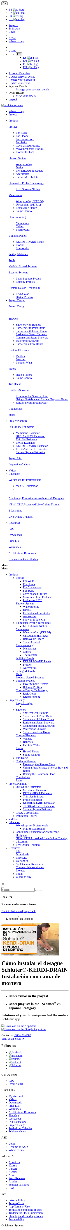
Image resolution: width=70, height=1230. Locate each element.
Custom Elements (19, 350)
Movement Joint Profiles (29, 148)
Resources (14, 847)
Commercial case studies (30, 867)
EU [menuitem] (11, 19)
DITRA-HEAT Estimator (30, 436)
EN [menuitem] (11, 12)
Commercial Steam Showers (32, 337)
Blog (11, 1187)
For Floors (22, 135)
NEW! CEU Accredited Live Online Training (34, 504)
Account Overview (19, 73)
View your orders (26, 95)
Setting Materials (18, 254)
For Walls (21, 132)
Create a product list (27, 812)
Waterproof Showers (27, 340)
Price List (14, 540)
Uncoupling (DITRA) (28, 204)
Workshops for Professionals (25, 479)
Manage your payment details (32, 89)
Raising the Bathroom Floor (31, 402)
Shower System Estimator (30, 452)
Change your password (22, 79)
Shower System (17, 158)
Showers (13, 318)
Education (14, 822)
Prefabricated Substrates (29, 170)
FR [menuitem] (11, 16)
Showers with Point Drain (30, 327)
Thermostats (23, 229)
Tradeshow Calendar (20, 1128)
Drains (19, 167)
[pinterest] (15, 1062)
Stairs (12, 414)
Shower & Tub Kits (27, 177)
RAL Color (22, 293)
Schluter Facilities (19, 1184)
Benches (20, 359)
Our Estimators (17, 1121)
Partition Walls (24, 362)
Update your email (19, 83)
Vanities (20, 356)
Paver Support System (28, 278)
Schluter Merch (17, 1131)
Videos (13, 470)
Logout (13, 99)
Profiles (13, 126)
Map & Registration (27, 485)
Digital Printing (24, 297)
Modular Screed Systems (23, 266)
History (13, 1165)
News (12, 1175)
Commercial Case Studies (23, 559)
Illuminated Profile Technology (26, 183)
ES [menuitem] (11, 9)
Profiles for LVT (25, 152)
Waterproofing (24, 164)
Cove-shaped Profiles (28, 145)
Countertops (15, 408)
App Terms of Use (19, 1206)
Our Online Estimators (21, 426)
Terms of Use (16, 1203)
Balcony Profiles (25, 281)
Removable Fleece (26, 207)
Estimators (14, 28)
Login (12, 31)
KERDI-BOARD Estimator (32, 445)
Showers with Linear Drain (31, 331)
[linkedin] (15, 1065)
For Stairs (21, 142)
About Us (14, 1162)
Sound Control (24, 211)
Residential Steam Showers (31, 334)
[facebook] (15, 1052)
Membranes (15, 195)
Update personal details (22, 76)
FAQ (11, 528)
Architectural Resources (22, 553)
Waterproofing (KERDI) (30, 201)
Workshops (15, 1118)
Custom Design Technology (24, 287)
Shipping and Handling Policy (26, 1216)
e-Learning (22, 841)
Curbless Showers (19, 390)
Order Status (16, 1083)
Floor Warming (17, 217)
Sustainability (16, 1219)
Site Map (14, 1115)
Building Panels (18, 235)
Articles (13, 1181)
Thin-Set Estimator (26, 439)
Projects (13, 25)
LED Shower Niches (28, 189)
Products (13, 574)
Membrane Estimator (27, 432)
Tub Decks (15, 384)
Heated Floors (24, 374)
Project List (15, 458)
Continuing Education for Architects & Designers (36, 498)
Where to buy (16, 1150)
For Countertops (25, 139)
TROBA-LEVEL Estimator (31, 449)
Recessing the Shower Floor (32, 396)
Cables (20, 226)
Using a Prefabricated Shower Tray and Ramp (42, 399)
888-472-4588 (22, 1035)
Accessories (22, 173)
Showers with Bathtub (28, 324)
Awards (13, 1171)
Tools (12, 260)
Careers (13, 1168)
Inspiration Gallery (19, 464)
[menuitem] (13, 120)
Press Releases (17, 1178)
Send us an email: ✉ (12, 1038)
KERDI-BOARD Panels (30, 241)
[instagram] (15, 1055)
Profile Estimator (25, 442)
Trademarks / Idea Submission (26, 1212)
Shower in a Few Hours (29, 343)
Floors (12, 368)
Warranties (15, 547)
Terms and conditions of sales (25, 1209)
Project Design (17, 306)
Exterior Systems (18, 272)
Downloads (15, 534)
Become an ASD (18, 1146)
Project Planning (18, 783)
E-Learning (15, 510)
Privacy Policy (17, 1200)
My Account (16, 1096)
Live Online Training (20, 516)
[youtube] (15, 1058)
